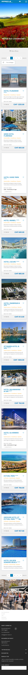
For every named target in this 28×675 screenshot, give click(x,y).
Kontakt (3, 614)
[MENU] (26, 2)
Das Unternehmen (5, 612)
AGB (2, 615)
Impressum (3, 617)
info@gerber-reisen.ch (6, 634)
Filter (14, 51)
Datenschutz (4, 619)
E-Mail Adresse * (5, 665)
